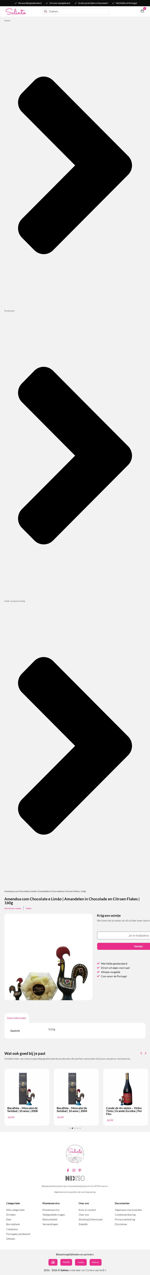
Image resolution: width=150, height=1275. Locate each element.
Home (7, 20)
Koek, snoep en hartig (14, 601)
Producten (9, 310)
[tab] (16, 1018)
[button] (145, 1053)
